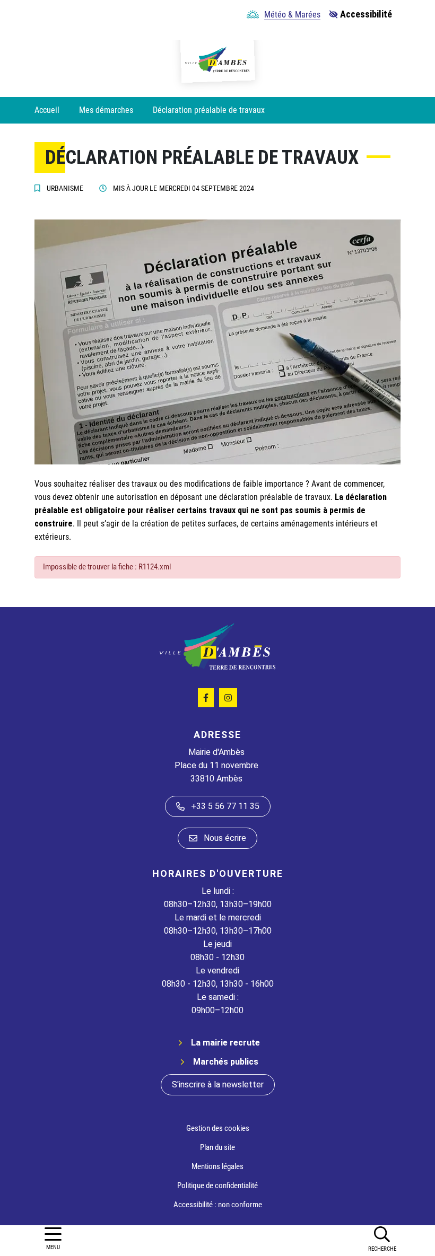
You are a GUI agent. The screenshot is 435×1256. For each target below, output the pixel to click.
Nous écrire (225, 838)
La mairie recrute (225, 1043)
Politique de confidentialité (217, 1185)
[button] (382, 1238)
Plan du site (217, 1147)
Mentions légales (217, 1166)
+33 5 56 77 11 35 (225, 806)
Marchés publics (225, 1062)
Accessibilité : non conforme (217, 1204)
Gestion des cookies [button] (217, 1128)
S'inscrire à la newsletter (218, 1084)
